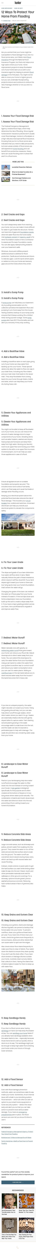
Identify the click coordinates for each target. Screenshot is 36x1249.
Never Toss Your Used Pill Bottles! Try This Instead (26, 1211)
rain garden (16, 788)
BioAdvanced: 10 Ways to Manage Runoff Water (16, 1137)
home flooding (18, 149)
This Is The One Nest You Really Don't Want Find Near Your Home (9, 1236)
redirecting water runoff (10, 650)
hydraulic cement (11, 237)
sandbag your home (20, 1033)
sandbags (5, 1031)
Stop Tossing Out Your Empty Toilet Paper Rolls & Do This (26, 1236)
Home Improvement (6, 8)
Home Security (18, 8)
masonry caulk (25, 237)
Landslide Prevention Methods (22, 167)
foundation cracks (27, 232)
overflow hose (6, 673)
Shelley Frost (6, 20)
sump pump (7, 303)
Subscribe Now (16, 1182)
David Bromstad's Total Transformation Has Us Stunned (8, 1212)
